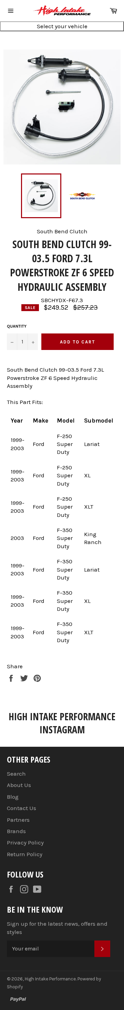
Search (16, 773)
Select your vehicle (62, 26)
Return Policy (24, 854)
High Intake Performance (50, 978)
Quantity (17, 326)
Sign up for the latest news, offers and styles (57, 927)
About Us (19, 785)
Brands (16, 831)
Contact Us (21, 808)
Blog (13, 796)
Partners (18, 819)
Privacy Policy (25, 842)
